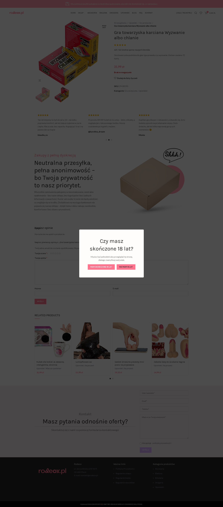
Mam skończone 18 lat (101, 267)
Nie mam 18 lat (126, 267)
